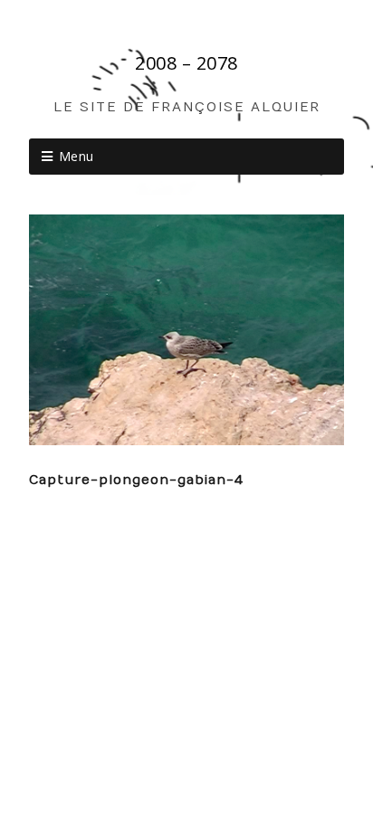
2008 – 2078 (186, 63)
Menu (76, 156)
